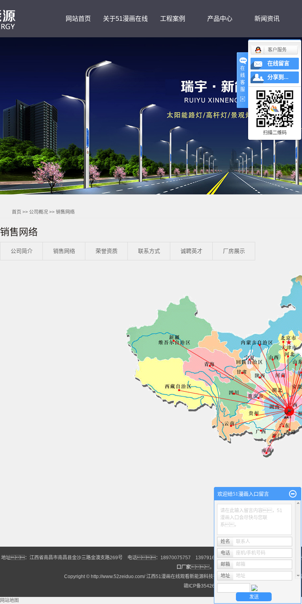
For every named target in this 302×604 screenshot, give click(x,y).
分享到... (278, 77)
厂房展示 (234, 251)
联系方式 (149, 251)
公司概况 (38, 212)
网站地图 (9, 600)
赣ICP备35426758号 (206, 586)
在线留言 (278, 63)
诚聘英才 (191, 251)
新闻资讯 (267, 18)
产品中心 (219, 18)
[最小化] (292, 494)
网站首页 (78, 18)
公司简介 (22, 251)
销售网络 (64, 251)
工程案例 (172, 18)
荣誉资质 (107, 251)
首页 (16, 212)
